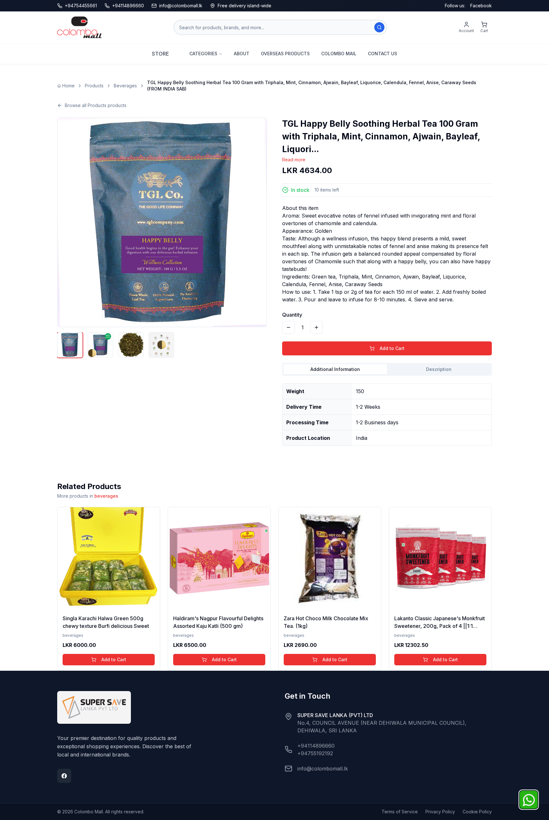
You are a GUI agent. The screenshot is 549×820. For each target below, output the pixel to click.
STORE (160, 53)
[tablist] (387, 369)
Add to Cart (392, 348)
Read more (293, 159)
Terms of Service (400, 811)
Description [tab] (438, 369)
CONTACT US (382, 53)
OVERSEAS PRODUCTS (285, 53)
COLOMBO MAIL (338, 53)
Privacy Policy (440, 811)
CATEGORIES (203, 53)
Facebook (481, 5)
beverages (106, 496)
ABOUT (241, 53)
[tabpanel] (387, 412)
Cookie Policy (477, 811)
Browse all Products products (95, 105)
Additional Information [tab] (335, 369)
